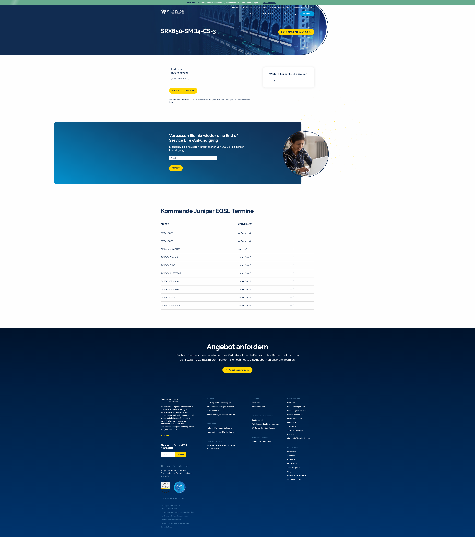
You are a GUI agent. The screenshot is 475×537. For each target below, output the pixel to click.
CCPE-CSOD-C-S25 (170, 289)
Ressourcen (236, 7)
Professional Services (216, 411)
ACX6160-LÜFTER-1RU (172, 273)
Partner (273, 7)
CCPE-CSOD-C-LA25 (170, 305)
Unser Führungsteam (296, 407)
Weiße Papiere (293, 468)
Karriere (290, 434)
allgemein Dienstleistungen (298, 438)
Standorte (291, 426)
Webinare (291, 456)
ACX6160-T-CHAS (169, 257)
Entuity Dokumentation (261, 441)
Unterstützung (283, 7)
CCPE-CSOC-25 (168, 297)
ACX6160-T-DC (168, 265)
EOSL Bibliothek (249, 7)
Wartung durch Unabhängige (219, 403)
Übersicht (256, 403)
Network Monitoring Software (219, 428)
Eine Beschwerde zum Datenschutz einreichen (177, 512)
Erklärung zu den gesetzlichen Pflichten (175, 523)
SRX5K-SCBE (167, 233)
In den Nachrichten (295, 418)
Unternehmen (263, 7)
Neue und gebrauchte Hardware (220, 432)
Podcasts (291, 460)
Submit (176, 168)
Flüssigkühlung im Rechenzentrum (221, 415)
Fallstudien (291, 452)
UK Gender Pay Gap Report (263, 428)
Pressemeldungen (295, 415)
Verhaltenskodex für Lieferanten (265, 424)
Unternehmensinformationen (171, 520)
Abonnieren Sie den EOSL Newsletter (174, 446)
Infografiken (292, 464)
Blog (289, 471)
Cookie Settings (166, 527)
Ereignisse (291, 422)
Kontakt (307, 14)
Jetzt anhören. (269, 3)
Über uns (291, 403)
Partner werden (258, 407)
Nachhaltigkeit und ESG (297, 411)
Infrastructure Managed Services (220, 407)
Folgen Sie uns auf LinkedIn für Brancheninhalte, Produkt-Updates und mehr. (176, 473)
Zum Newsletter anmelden (296, 32)
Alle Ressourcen (294, 479)
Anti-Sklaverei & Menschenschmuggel (174, 516)
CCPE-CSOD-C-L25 (170, 281)
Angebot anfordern (183, 91)
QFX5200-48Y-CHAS (170, 249)
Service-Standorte (295, 430)
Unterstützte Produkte (296, 475)
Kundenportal (297, 7)
